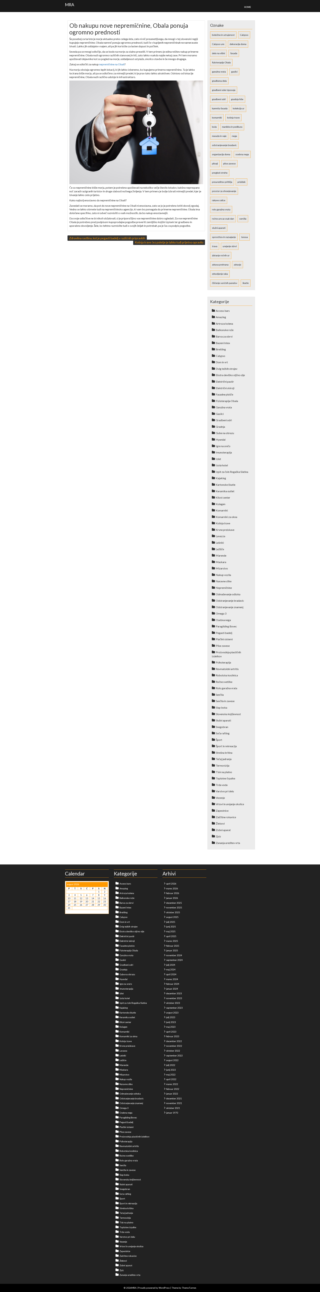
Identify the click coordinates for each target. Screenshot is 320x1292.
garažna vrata (219, 71)
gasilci (234, 71)
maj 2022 (171, 1074)
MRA (69, 4)
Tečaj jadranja (224, 759)
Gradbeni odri (224, 420)
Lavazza (220, 536)
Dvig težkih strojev (226, 368)
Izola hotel (222, 465)
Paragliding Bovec (226, 626)
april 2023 (171, 1031)
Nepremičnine (224, 587)
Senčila (220, 694)
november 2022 (174, 1046)
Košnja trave (223, 523)
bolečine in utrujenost (223, 34)
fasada (233, 53)
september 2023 (174, 1007)
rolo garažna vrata (221, 209)
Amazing (221, 317)
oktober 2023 (173, 1003)
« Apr (68, 911)
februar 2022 (172, 1089)
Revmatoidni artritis (227, 668)
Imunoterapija (224, 452)
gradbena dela (219, 80)
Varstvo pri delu (225, 791)
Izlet (218, 458)
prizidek (242, 181)
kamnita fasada (220, 108)
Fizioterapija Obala (227, 400)
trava (214, 246)
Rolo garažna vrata (226, 688)
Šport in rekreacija (226, 746)
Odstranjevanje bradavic (230, 600)
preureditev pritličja (222, 181)
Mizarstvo (222, 568)
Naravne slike (224, 581)
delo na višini (218, 53)
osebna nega (242, 154)
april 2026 (171, 883)
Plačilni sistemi (224, 639)
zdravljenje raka (220, 273)
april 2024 (171, 974)
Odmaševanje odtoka (228, 594)
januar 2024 (172, 988)
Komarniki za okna (226, 516)
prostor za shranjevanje (224, 191)
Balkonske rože (225, 329)
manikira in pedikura (232, 126)
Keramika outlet (225, 491)
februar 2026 (172, 893)
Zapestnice (222, 810)
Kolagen (220, 504)
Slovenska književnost (228, 714)
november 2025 (174, 907)
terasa (244, 237)
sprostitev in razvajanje (224, 237)
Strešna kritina (224, 752)
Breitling (221, 349)
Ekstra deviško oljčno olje (230, 375)
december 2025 (174, 903)
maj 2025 (171, 931)
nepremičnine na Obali (111, 64)
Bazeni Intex (223, 343)
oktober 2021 (173, 1108)
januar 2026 (172, 898)
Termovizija (222, 765)
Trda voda (222, 784)
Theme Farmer (189, 1287)
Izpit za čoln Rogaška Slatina (232, 471)
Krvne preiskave (225, 529)
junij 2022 (171, 1069)
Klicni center (223, 497)
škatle (245, 283)
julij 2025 (170, 922)
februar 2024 (172, 984)
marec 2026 (172, 888)
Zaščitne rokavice (226, 817)
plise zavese (229, 163)
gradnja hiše (237, 99)
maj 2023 (171, 1027)
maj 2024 (171, 969)
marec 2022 (172, 1084)
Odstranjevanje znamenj (229, 607)
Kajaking (221, 478)
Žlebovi (220, 823)
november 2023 (174, 998)
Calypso (244, 34)
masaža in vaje (219, 135)
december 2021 (174, 1098)
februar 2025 (172, 945)
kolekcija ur (238, 108)
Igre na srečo (223, 446)
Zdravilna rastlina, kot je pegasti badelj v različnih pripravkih (107, 238)
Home (247, 7)
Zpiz (218, 836)
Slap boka (221, 707)
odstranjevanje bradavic (224, 145)
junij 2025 (171, 926)
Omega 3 (221, 613)
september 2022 (174, 1055)
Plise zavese (223, 645)
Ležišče (220, 549)
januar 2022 (172, 1093)
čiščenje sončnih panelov (224, 283)
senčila (242, 218)
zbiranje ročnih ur (221, 255)
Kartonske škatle (225, 484)
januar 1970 (172, 1112)
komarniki (217, 117)
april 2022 (171, 1079)
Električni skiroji (225, 388)
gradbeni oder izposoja (223, 90)
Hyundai (221, 439)
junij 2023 (171, 1022)
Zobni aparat (223, 830)
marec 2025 (172, 941)
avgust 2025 (172, 917)
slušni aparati (219, 227)
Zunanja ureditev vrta (228, 842)
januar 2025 (172, 950)
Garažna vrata (224, 407)
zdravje (237, 264)
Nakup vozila (223, 574)
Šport (219, 739)
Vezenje (220, 797)
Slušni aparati (223, 720)
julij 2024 (170, 965)
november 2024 (174, 955)
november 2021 (174, 1103)
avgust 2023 (172, 1012)
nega (234, 135)
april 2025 (171, 936)
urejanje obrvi (230, 246)
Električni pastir (225, 381)
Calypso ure (218, 44)
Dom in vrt (222, 362)
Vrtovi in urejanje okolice (230, 804)
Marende (221, 555)
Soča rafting (223, 733)
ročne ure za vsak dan (223, 218)
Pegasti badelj (224, 632)
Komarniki (222, 510)
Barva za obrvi (224, 336)
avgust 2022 (172, 1060)
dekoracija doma (238, 44)
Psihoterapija (223, 662)
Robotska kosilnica (227, 675)
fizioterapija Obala (221, 62)
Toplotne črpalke (225, 778)
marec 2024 (172, 979)
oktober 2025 (173, 912)
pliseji (215, 163)
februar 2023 (172, 1036)
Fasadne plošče (224, 394)
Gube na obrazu (225, 433)
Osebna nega (223, 620)
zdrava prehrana (220, 264)
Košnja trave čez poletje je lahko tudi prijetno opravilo (169, 242)
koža (214, 126)
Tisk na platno (224, 772)
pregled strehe (220, 172)
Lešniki (220, 542)
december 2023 (174, 993)
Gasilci (220, 413)
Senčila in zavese (225, 701)
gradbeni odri (219, 99)
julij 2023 (170, 1017)
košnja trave (233, 117)
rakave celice (218, 200)
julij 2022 (170, 1065)
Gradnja (220, 426)
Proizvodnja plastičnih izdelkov (135, 1136)
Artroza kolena (224, 323)
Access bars (223, 310)
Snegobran (222, 726)
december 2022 (174, 1041)
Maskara (221, 562)
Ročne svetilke (224, 681)
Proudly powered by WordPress (154, 1287)
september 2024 (174, 960)
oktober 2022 (173, 1050)
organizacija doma (221, 154)
